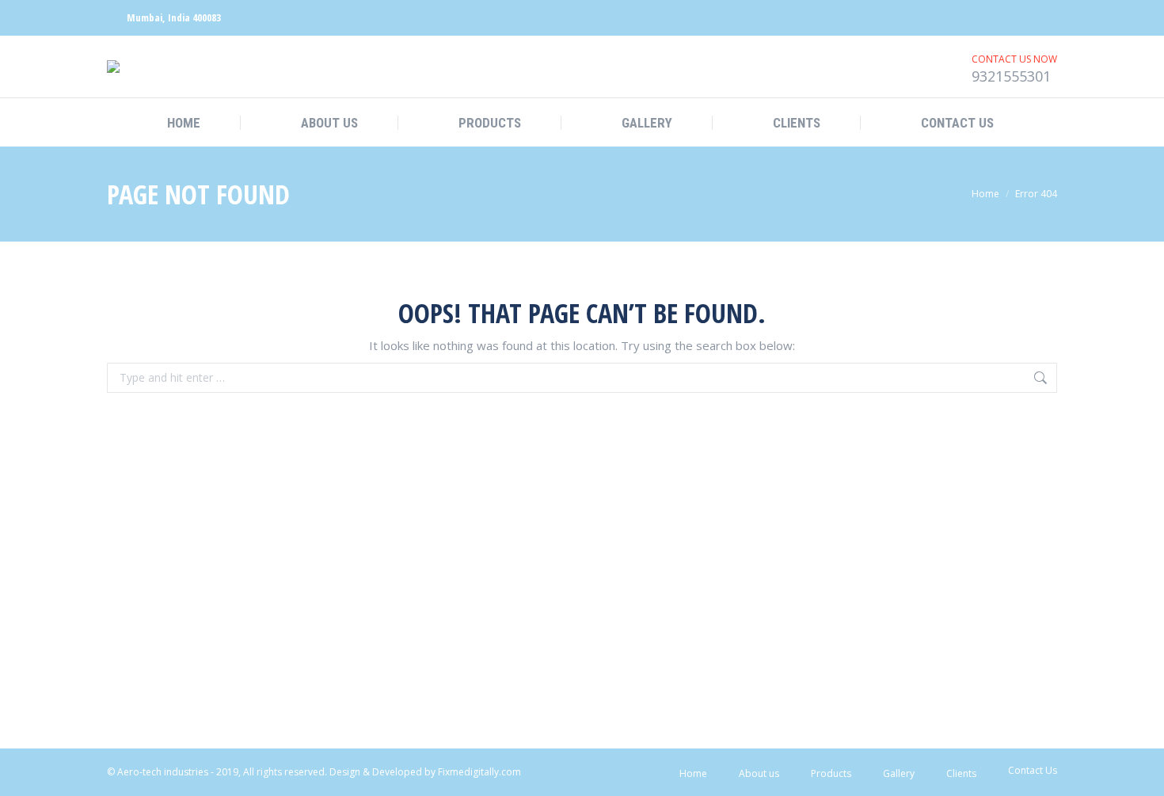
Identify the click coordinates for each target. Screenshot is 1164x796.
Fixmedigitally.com (479, 772)
